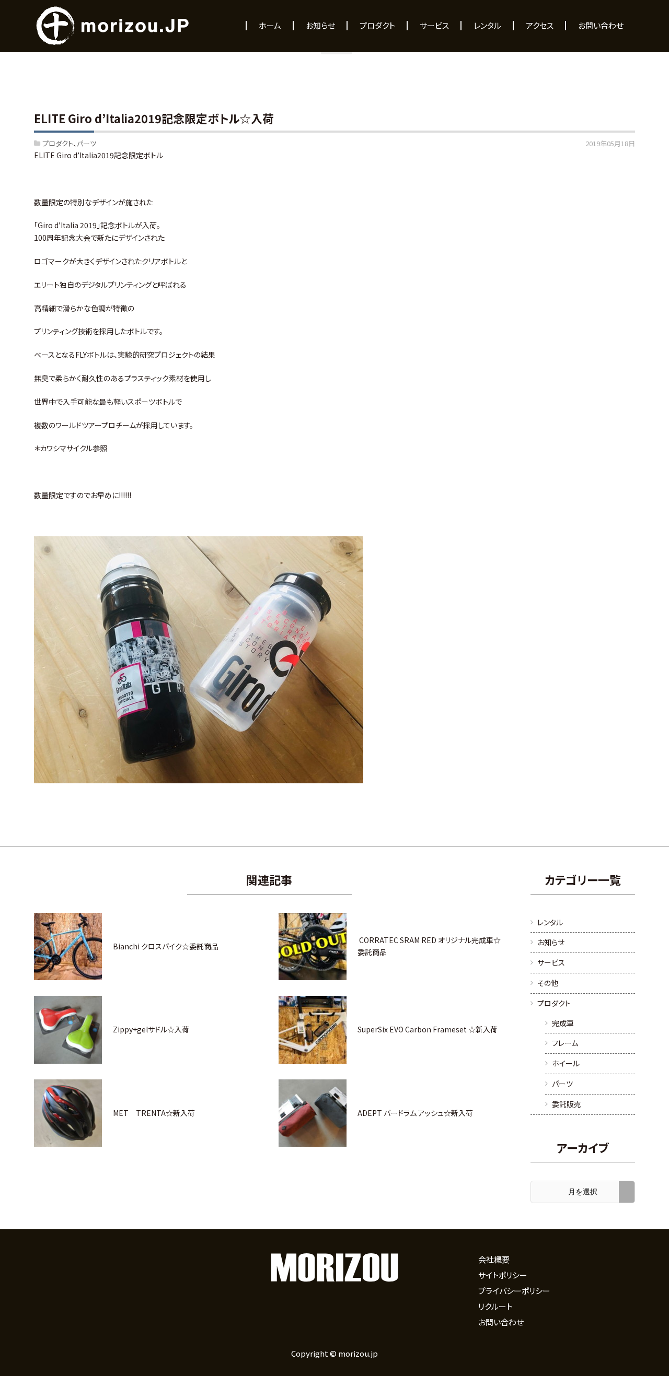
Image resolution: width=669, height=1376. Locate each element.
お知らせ (550, 942)
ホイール (566, 1063)
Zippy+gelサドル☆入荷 (151, 1029)
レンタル (550, 922)
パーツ (86, 143)
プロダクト (57, 143)
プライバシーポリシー (514, 1290)
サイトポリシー (502, 1274)
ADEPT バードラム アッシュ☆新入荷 (415, 1113)
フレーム (565, 1043)
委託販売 (566, 1104)
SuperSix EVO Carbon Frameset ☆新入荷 (427, 1029)
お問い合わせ (501, 1321)
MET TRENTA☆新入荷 (154, 1113)
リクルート (495, 1306)
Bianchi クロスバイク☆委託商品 (165, 946)
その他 (547, 983)
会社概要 (494, 1259)
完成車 (563, 1023)
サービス (551, 962)
